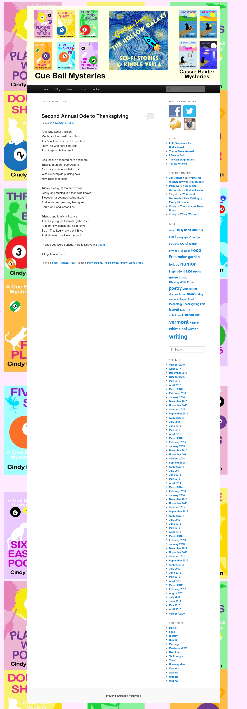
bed (174, 230)
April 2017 (175, 368)
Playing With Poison (182, 282)
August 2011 (176, 593)
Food (55, 262)
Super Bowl (187, 299)
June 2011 (175, 601)
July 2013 (174, 519)
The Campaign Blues (181, 159)
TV (189, 310)
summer (174, 299)
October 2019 (177, 364)
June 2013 (175, 524)
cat (172, 236)
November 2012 (178, 552)
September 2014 (178, 462)
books (197, 229)
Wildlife (173, 676)
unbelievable (176, 315)
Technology (176, 656)
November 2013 (178, 503)
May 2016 (174, 381)
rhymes (173, 294)
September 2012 (178, 560)
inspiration (176, 271)
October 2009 (177, 613)
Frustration (178, 256)
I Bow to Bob (176, 155)
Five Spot (184, 251)
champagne (183, 237)
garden (194, 256)
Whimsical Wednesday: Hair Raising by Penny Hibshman (186, 198)
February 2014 (177, 491)
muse (173, 277)
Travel (72, 262)
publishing (190, 288)
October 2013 (177, 507)
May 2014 (174, 479)
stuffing (98, 262)
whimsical (178, 328)
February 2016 (177, 393)
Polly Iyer (174, 186)
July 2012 (174, 568)
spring (199, 294)
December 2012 (178, 548)
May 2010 (174, 605)
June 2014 (175, 474)
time (202, 304)
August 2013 (176, 515)
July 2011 (174, 597)
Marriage (174, 644)
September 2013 (178, 511)
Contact (96, 89)
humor (188, 263)
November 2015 (178, 405)
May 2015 (174, 430)
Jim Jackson (176, 177)
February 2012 (177, 589)
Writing (173, 681)
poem (101, 244)
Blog (57, 89)
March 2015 (176, 438)
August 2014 (176, 466)
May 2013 (174, 528)
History (173, 636)
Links (83, 89)
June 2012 (175, 572)
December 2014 (178, 450)
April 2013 (175, 532)
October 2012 (177, 556)
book (187, 230)
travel (174, 309)
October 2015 (177, 409)
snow (190, 294)
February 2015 (177, 442)
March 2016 (176, 389)
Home (46, 89)
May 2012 (174, 576)
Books (70, 89)
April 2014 (175, 483)
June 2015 (175, 426)
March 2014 (176, 487)
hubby (174, 264)
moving (197, 271)
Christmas (174, 243)
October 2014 (177, 458)
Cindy (172, 206)
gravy (89, 262)
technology (175, 304)
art (170, 230)
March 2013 (176, 536)
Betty (180, 230)
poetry (175, 288)
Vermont (174, 668)
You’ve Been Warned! (182, 151)
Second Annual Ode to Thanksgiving (85, 115)
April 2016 (175, 385)
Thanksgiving (110, 262)
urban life (192, 314)
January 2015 (177, 446)
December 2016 (178, 372)
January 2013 (177, 544)
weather (194, 322)
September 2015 (178, 413)
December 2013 (178, 499)
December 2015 (178, 401)
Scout (182, 294)
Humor (173, 640)
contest (193, 243)
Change (194, 237)
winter (193, 328)
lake (188, 271)
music (183, 277)
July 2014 (174, 470)
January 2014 (177, 495)
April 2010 (175, 609)
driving (173, 251)
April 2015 (175, 434)
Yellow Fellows (178, 163)
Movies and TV (178, 648)
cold (184, 243)
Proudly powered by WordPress (123, 695)
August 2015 (176, 417)
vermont (179, 321)
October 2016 (177, 377)
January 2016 (177, 397)
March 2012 (176, 585)
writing (178, 336)
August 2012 (176, 564)
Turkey (123, 262)
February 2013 (177, 540)
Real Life (63, 262)
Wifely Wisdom (189, 214)
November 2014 (178, 454)
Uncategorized (177, 664)
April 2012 (175, 581)
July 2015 (174, 422)
